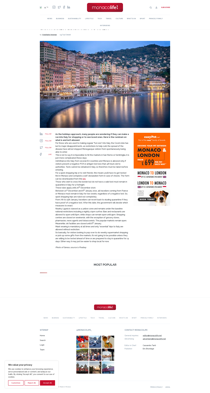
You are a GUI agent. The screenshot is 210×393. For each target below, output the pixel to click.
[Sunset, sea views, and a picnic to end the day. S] (95, 367)
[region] (31, 374)
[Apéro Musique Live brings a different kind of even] (108, 367)
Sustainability (74, 18)
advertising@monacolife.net (154, 339)
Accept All (47, 383)
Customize (15, 383)
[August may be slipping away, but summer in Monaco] (108, 342)
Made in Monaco (65, 387)
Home (42, 336)
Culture (119, 18)
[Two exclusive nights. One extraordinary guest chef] (108, 355)
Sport (142, 18)
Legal (167, 387)
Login (42, 345)
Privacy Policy (156, 387)
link (84, 179)
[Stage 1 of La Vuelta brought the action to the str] (95, 355)
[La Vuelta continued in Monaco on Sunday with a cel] (82, 355)
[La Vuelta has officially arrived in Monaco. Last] (82, 367)
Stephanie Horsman (49, 35)
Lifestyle (89, 18)
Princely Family (156, 18)
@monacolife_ (84, 330)
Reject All (32, 383)
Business (60, 18)
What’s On (131, 18)
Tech (99, 18)
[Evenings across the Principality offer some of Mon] (95, 342)
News (49, 18)
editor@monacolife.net (152, 336)
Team (42, 350)
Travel (109, 18)
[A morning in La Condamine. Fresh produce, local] (82, 342)
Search (43, 340)
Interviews (105, 25)
